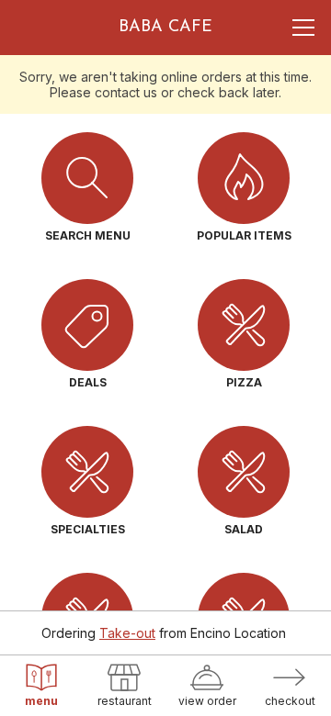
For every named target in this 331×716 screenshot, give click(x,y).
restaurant (124, 701)
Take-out (127, 633)
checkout (290, 701)
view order (207, 701)
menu (41, 701)
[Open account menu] (303, 27)
